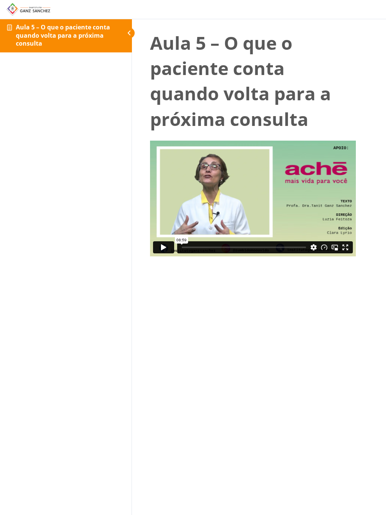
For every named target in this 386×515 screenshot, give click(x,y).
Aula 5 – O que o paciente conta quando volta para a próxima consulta (63, 35)
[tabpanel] (253, 198)
